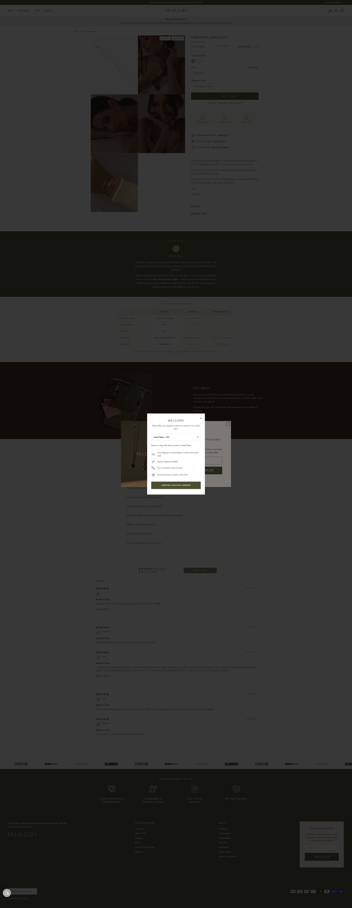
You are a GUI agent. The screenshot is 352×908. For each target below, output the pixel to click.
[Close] (201, 418)
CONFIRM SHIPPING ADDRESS (176, 485)
